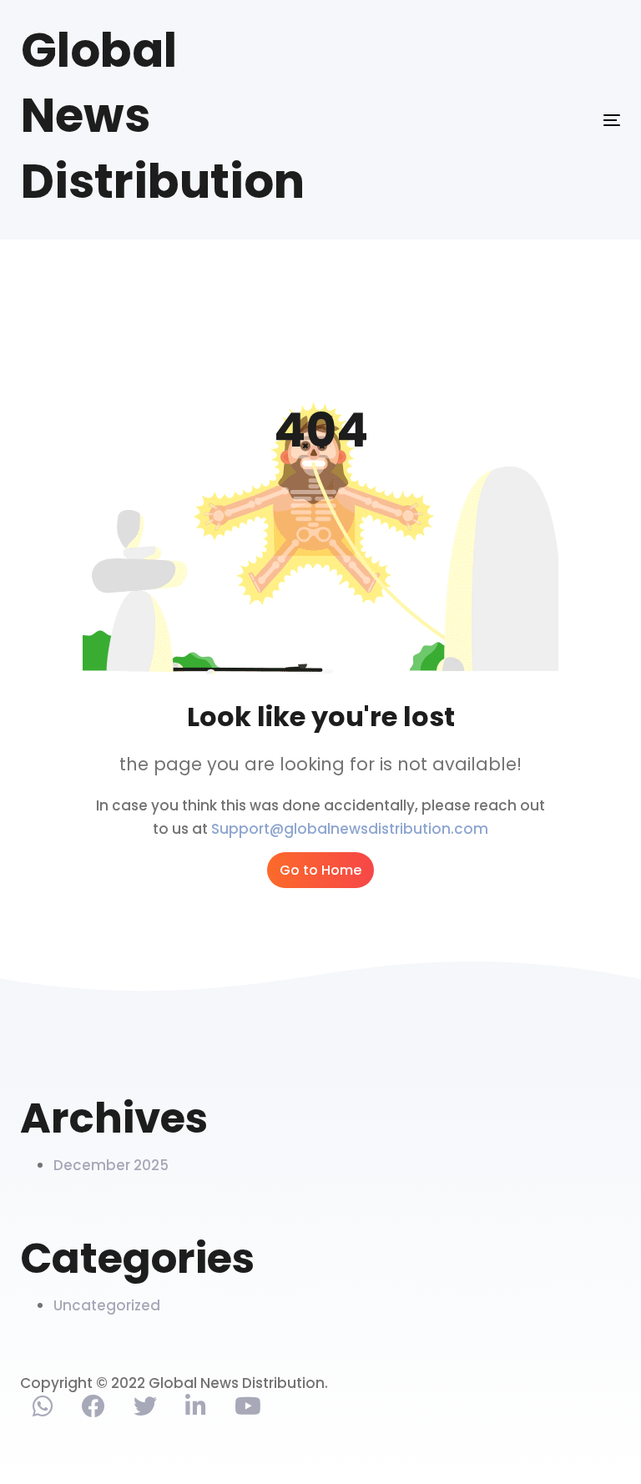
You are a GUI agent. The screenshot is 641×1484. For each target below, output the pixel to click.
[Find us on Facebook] (93, 1410)
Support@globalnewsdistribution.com (349, 829)
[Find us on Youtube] (248, 1410)
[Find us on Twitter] (145, 1410)
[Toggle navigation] (520, 120)
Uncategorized (106, 1305)
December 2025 (111, 1165)
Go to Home (320, 870)
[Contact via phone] (43, 1410)
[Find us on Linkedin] (195, 1410)
